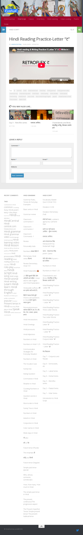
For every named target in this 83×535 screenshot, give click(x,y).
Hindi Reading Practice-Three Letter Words (51, 308)
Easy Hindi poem (11, 210)
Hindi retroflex (54, 93)
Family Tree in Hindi (30, 408)
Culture (31, 19)
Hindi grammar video (63, 90)
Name (14, 159)
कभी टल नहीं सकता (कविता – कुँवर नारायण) (50, 230)
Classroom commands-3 (28, 220)
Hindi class (42, 90)
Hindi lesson (35, 93)
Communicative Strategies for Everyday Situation (30, 351)
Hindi (24, 90)
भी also (25, 438)
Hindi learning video (24, 93)
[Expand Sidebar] (3, 30)
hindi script (9, 271)
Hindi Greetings (29, 324)
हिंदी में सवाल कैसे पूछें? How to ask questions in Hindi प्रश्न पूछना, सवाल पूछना (31, 299)
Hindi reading (44, 93)
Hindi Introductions (30, 319)
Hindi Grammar (9, 19)
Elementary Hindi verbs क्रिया (29, 257)
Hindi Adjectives (29, 334)
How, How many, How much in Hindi (31, 485)
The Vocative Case (30, 364)
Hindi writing (13, 96)
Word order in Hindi (30, 403)
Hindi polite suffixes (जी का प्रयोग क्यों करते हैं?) (31, 289)
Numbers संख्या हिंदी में (30, 251)
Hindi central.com (33, 90)
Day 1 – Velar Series (50, 393)
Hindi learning (14, 93)
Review (26, 241)
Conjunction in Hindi (30, 423)
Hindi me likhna (8, 248)
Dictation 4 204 (48, 207)
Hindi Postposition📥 (31, 271)
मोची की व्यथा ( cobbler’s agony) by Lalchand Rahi (51, 221)
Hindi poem (13, 250)
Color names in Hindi (31, 428)
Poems (76, 19)
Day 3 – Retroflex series (18, 122)
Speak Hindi (22, 99)
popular (55, 96)
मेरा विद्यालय (46, 351)
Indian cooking (66, 19)
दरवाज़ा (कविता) (35, 122)
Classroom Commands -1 (28, 235)
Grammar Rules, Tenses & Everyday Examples (30, 202)
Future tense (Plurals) (31, 448)
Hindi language (14, 237)
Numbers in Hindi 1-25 (31, 344)
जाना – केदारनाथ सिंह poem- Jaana (49, 252)
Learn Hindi (31, 96)
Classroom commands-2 (28, 227)
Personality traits (29, 246)
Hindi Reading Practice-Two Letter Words (51, 316)
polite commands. (9, 298)
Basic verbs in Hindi (30, 209)
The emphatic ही (29, 452)
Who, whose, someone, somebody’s (28, 477)
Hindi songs (14, 276)
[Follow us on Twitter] (77, 530)
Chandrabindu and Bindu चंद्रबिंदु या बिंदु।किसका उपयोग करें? (61, 125)
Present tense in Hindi (65, 96)
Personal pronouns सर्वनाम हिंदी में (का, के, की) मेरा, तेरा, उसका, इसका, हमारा (31, 311)
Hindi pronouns (29, 329)
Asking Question (29, 374)
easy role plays (10, 212)
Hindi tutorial (63, 93)
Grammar (6, 215)
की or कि (26, 443)
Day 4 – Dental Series (50, 376)
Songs (6, 24)
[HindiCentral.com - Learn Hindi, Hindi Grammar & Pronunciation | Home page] (11, 9)
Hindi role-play (9, 266)
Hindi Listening (52, 19)
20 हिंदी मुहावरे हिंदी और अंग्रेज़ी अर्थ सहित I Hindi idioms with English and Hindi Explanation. (31, 279)
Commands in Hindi (30, 378)
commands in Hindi (10, 205)
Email (45, 159)
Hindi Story (40, 19)
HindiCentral (16, 44)
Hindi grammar (51, 90)
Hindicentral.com (10, 229)
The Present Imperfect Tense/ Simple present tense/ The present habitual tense (31, 512)
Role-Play (12, 307)
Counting (16, 207)
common (19, 90)
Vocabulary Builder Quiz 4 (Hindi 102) (50, 200)
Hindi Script (22, 19)
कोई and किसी (28, 457)
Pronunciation (13, 99)
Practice (14, 301)
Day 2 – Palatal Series (50, 388)
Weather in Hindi (29, 383)
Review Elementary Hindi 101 (30, 264)
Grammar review (29, 214)
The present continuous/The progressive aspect (30, 501)
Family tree (27, 369)
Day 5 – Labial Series (50, 371)
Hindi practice (7, 253)
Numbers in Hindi (9, 296)
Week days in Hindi (30, 433)
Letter (15, 293)
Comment (15, 146)
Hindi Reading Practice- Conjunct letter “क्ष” (51, 338)
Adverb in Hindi (29, 418)
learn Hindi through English (43, 96)
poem (16, 295)
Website (14, 167)
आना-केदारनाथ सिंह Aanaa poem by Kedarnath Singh (49, 243)
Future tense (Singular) (31, 462)
